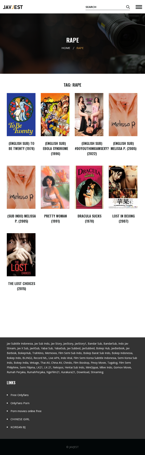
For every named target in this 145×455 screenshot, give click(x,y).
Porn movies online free (26, 411)
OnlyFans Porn (20, 403)
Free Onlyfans (20, 395)
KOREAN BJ (18, 427)
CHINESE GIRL (20, 419)
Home (66, 48)
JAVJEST (74, 447)
